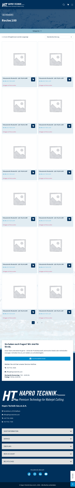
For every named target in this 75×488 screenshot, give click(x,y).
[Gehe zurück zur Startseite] (13, 4)
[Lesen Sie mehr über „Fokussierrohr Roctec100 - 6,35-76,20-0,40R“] (33, 219)
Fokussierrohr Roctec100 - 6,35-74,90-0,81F (15, 171)
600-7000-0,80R (11, 81)
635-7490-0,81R (47, 174)
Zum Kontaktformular (39, 359)
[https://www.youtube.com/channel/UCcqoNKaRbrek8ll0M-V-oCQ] (46, 474)
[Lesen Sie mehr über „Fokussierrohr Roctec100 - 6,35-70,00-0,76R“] (33, 126)
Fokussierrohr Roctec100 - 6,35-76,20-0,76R (51, 264)
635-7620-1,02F (47, 314)
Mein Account (9, 454)
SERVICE (7, 439)
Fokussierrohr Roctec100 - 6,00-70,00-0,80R (15, 78)
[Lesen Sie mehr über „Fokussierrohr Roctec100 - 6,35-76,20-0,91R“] (33, 312)
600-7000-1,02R (47, 81)
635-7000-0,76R (11, 128)
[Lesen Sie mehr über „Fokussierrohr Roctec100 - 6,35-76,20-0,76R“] (69, 266)
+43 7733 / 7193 (8, 422)
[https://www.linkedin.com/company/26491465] (40, 474)
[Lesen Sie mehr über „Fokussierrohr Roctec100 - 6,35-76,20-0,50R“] (69, 219)
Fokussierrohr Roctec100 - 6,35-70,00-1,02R (51, 125)
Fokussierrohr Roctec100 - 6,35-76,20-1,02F (51, 311)
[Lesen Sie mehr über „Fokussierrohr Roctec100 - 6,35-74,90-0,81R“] (69, 172)
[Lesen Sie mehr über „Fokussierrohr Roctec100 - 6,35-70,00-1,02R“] (69, 126)
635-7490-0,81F (11, 174)
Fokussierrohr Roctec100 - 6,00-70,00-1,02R (51, 78)
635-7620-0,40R (11, 221)
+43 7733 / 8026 (8, 418)
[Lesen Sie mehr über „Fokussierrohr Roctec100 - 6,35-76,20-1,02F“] (69, 312)
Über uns (7, 446)
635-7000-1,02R (47, 128)
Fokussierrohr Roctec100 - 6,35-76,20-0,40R (15, 218)
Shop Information (11, 431)
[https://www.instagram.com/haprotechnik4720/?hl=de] (34, 474)
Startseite (3, 15)
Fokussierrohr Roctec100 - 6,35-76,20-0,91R (15, 311)
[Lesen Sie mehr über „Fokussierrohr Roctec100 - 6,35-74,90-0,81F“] (33, 172)
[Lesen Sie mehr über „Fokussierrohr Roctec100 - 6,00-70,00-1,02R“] (69, 79)
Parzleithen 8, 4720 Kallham (11, 411)
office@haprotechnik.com (12, 415)
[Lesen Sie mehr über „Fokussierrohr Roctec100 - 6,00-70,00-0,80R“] (33, 79)
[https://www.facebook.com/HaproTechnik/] (29, 474)
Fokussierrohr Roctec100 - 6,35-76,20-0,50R (51, 218)
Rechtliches (9, 461)
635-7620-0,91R (11, 314)
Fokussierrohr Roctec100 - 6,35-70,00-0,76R (15, 125)
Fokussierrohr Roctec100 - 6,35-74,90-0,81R (51, 171)
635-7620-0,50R (47, 221)
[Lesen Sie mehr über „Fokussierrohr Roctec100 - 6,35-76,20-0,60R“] (33, 266)
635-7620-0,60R (11, 267)
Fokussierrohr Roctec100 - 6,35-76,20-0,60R (15, 264)
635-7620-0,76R (47, 267)
